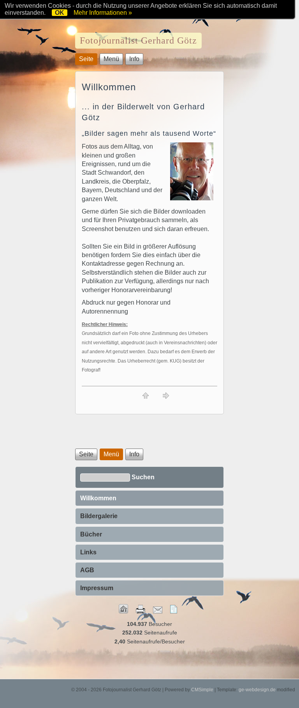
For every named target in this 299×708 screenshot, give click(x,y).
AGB (87, 570)
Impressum (96, 588)
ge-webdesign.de (257, 689)
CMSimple (202, 689)
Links (88, 552)
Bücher (91, 534)
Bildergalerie (99, 516)
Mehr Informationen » (103, 12)
